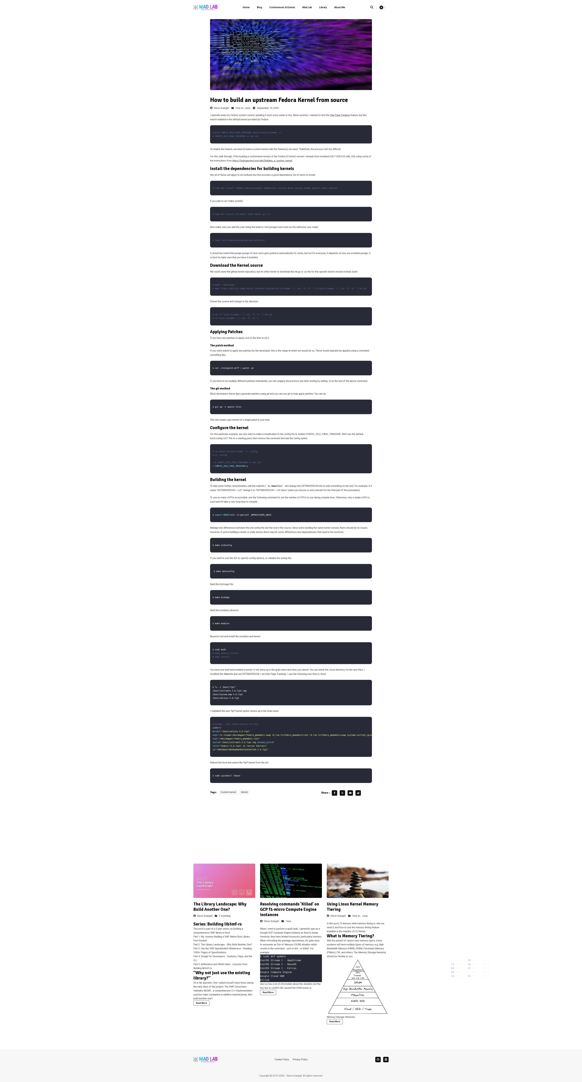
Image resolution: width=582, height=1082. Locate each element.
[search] (373, 7)
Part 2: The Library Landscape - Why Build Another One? (222, 944)
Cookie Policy (282, 1059)
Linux (247, 108)
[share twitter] (342, 793)
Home (246, 7)
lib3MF (207, 991)
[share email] (350, 793)
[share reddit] (358, 793)
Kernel (244, 792)
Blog (259, 7)
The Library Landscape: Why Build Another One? (219, 907)
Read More (201, 1003)
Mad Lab (307, 7)
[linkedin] (386, 1059)
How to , (240, 108)
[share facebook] (334, 793)
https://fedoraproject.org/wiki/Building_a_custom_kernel (262, 161)
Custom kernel (228, 792)
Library (323, 7)
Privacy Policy (300, 1059)
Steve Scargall (221, 108)
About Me (339, 7)
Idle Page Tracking (340, 115)
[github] (378, 1059)
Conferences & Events (282, 7)
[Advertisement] (291, 818)
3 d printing (225, 916)
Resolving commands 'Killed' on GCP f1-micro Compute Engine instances (289, 909)
